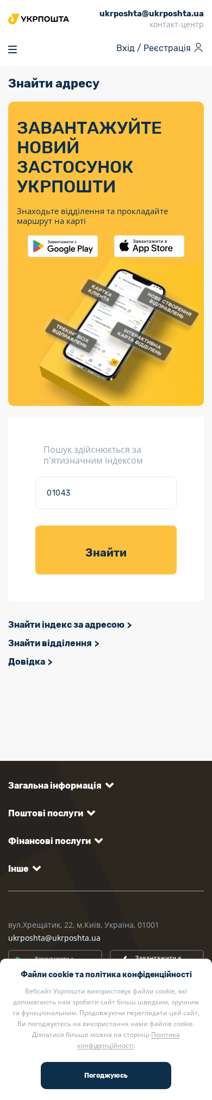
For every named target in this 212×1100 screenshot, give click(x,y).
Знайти (106, 552)
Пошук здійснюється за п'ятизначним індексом (93, 455)
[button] (59, 785)
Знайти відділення (50, 643)
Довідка (26, 662)
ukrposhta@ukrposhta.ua (54, 938)
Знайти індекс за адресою (66, 625)
